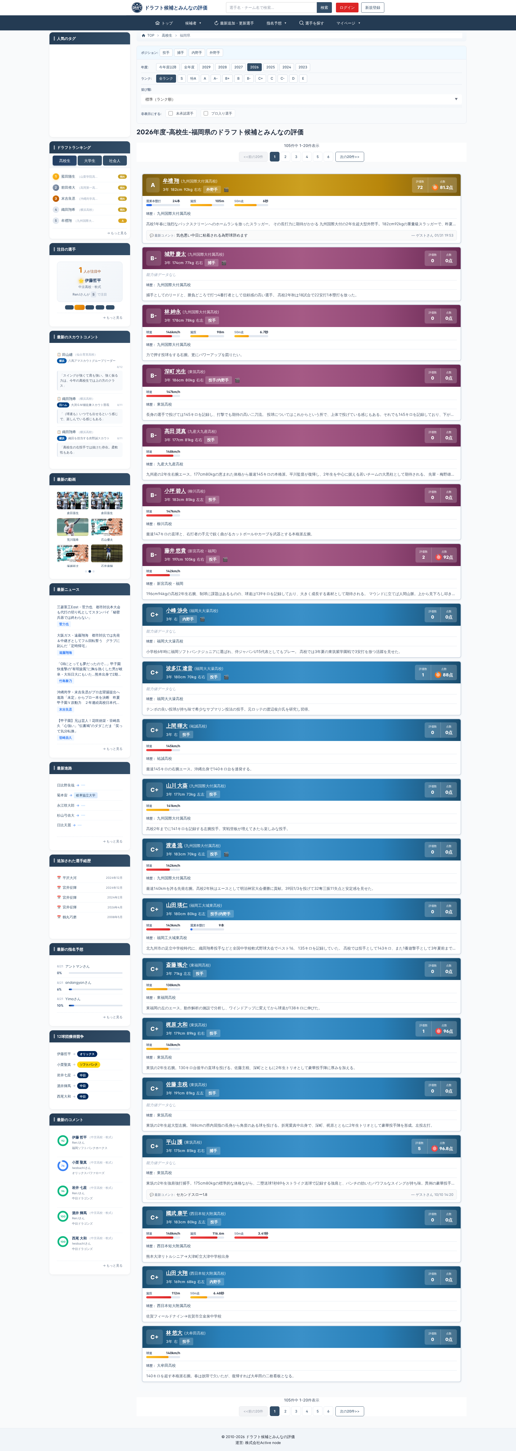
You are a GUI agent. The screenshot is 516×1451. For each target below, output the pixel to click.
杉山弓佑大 (65, 797)
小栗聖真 (64, 1054)
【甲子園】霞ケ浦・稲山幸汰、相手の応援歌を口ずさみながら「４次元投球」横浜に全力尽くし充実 (88, 725)
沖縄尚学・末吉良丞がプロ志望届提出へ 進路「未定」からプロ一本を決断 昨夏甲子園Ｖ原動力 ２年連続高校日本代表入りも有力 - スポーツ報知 (90, 669)
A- (216, 78)
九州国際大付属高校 (174, 213)
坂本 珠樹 (79, 1238)
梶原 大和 (177, 1024)
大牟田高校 (166, 1365)
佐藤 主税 (177, 1084)
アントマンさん (77, 999)
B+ (227, 78)
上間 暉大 (177, 725)
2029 (206, 67)
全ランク (166, 78)
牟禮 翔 (171, 180)
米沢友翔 (68, 220)
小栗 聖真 (79, 1137)
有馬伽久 (68, 187)
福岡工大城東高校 (172, 938)
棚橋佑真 (64, 816)
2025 (270, 67)
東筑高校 (164, 404)
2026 (254, 67)
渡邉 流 (174, 845)
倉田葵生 (73, 513)
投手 (166, 53)
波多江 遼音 (179, 668)
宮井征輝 (70, 875)
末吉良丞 (65, 681)
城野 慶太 (175, 254)
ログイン (347, 7)
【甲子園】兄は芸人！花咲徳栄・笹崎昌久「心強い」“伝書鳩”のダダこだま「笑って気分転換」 (90, 697)
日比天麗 (64, 806)
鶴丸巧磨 (70, 902)
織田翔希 (69, 354)
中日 (83, 1064)
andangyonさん (78, 966)
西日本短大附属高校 (174, 1246)
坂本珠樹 (64, 1096)
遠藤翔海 (65, 624)
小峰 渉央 (177, 610)
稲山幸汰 (65, 738)
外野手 (215, 53)
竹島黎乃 (65, 653)
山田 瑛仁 (177, 905)
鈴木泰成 (68, 176)
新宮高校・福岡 (170, 583)
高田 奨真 (175, 431)
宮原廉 (66, 209)
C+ (260, 78)
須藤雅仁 (70, 911)
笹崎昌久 (65, 709)
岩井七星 (93, 280)
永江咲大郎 (65, 787)
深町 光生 (175, 371)
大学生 (89, 160)
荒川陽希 (73, 540)
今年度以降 (168, 67)
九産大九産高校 (170, 464)
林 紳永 (172, 311)
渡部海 (66, 198)
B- (249, 78)
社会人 (114, 160)
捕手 (180, 53)
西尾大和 (64, 1086)
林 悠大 (174, 1332)
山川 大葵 (177, 785)
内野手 (197, 53)
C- (283, 78)
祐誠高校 (164, 758)
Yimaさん (73, 982)
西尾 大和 (79, 1213)
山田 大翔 (177, 1273)
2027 (238, 67)
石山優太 (107, 540)
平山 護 (174, 1142)
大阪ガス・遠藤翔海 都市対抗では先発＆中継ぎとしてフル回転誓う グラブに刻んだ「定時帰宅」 (88, 612)
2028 (222, 67)
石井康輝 (107, 566)
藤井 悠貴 (175, 550)
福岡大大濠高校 (170, 641)
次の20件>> (350, 157)
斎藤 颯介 (177, 964)
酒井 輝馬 (79, 1187)
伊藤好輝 (64, 826)
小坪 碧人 (175, 490)
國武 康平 (177, 1213)
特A (193, 78)
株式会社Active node (263, 1443)
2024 (286, 67)
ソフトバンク (89, 1054)
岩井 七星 (79, 1162)
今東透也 (70, 927)
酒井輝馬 (64, 1075)
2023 (303, 67)
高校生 (64, 160)
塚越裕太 (73, 566)
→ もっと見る (117, 233)
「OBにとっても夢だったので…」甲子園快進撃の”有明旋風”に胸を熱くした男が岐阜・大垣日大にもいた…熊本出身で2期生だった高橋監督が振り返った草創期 (90, 641)
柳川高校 (164, 524)
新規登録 (372, 7)
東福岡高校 (166, 997)
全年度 (189, 67)
